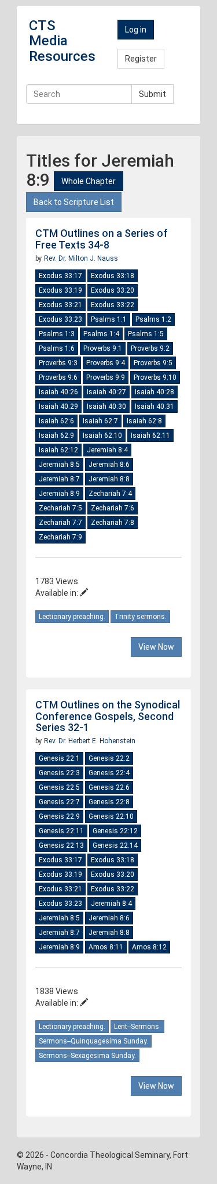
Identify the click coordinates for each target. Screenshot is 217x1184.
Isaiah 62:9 (56, 435)
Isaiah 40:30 (106, 406)
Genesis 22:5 (59, 787)
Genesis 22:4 (109, 773)
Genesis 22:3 (59, 773)
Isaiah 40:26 (58, 392)
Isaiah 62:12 (58, 450)
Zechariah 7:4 (110, 494)
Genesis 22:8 (109, 802)
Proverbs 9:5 (153, 363)
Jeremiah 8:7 (59, 479)
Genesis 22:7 (59, 802)
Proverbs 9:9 (105, 377)
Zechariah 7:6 (112, 508)
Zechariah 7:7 (60, 523)
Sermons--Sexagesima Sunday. (87, 1056)
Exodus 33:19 (60, 290)
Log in (135, 29)
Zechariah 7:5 (60, 508)
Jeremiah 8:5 (59, 464)
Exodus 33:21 (60, 305)
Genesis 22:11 (61, 831)
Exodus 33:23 (60, 319)
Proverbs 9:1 (102, 348)
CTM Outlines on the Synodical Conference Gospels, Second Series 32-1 (107, 716)
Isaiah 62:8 (144, 421)
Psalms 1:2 (153, 319)
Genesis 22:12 (115, 831)
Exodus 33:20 (112, 290)
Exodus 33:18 (112, 276)
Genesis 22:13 (61, 845)
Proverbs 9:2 (150, 348)
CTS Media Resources (62, 40)
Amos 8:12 (149, 947)
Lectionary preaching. (72, 617)
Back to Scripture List (74, 202)
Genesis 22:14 (115, 845)
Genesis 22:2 (109, 758)
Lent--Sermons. (137, 1027)
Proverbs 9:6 (58, 377)
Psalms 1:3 (57, 334)
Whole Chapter (88, 181)
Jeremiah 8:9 (59, 494)
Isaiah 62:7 (100, 421)
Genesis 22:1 (59, 758)
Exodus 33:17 (60, 276)
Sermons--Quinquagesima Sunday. (93, 1041)
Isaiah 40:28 (154, 392)
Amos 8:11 (106, 947)
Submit (152, 94)
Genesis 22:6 (109, 787)
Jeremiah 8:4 (107, 450)
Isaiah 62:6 (56, 421)
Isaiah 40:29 (58, 406)
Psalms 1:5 (146, 334)
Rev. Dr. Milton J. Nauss (81, 258)
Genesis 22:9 (59, 816)
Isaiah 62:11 (150, 435)
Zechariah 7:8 (112, 523)
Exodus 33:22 (112, 305)
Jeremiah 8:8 (109, 479)
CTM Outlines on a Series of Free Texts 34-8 (101, 239)
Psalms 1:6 (57, 348)
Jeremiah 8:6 (109, 464)
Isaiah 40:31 (154, 406)
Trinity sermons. (140, 617)
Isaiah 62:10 (102, 435)
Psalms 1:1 (109, 319)
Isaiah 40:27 (106, 392)
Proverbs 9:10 (155, 377)
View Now (156, 647)
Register (141, 58)
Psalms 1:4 (101, 334)
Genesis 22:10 (111, 816)
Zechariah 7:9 (60, 537)
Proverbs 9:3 (58, 363)
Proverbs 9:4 (105, 363)
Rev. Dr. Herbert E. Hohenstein (89, 741)
